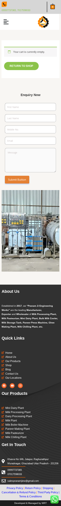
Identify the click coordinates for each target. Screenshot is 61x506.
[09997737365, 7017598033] (4, 4)
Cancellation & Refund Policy (19, 492)
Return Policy (33, 488)
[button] (6, 22)
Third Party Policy (48, 492)
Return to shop (21, 66)
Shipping (48, 488)
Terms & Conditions (30, 496)
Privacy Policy (15, 488)
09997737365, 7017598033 (16, 10)
